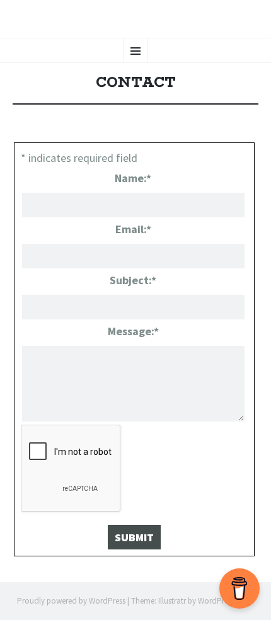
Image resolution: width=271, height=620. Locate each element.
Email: (133, 229)
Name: (133, 178)
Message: (133, 331)
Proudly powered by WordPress (71, 600)
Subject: (133, 280)
